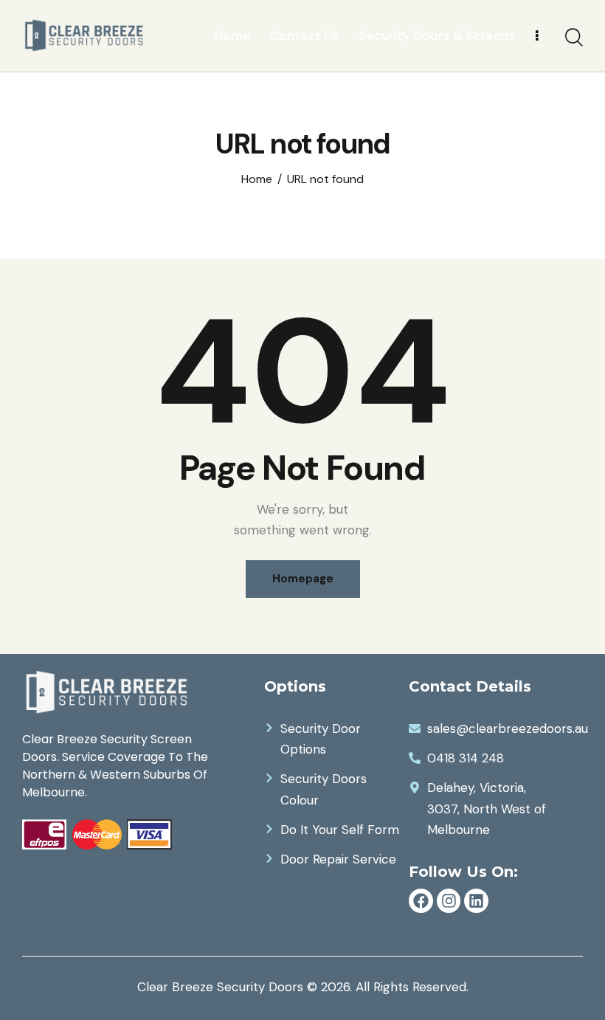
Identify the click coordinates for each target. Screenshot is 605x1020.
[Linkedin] (476, 901)
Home (256, 179)
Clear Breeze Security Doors (220, 987)
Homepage (302, 578)
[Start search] (574, 37)
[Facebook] (421, 901)
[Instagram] (449, 901)
